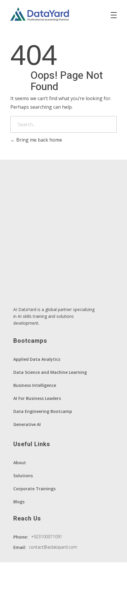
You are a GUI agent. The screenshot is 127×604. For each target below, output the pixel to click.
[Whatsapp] (70, 591)
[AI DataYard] (39, 14)
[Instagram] (52, 591)
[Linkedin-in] (17, 591)
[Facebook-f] (35, 591)
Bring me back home (38, 140)
